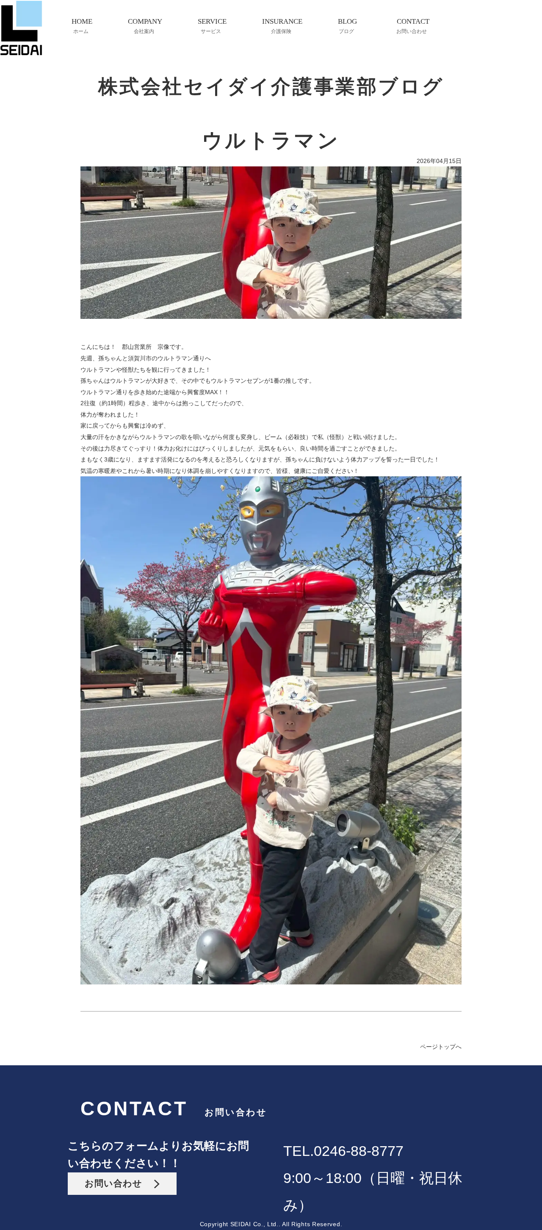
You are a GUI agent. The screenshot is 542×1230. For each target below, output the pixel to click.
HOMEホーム (82, 25)
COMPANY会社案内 (145, 25)
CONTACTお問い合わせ (412, 25)
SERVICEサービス (212, 25)
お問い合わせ (119, 1183)
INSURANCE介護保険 (282, 25)
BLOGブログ (347, 25)
